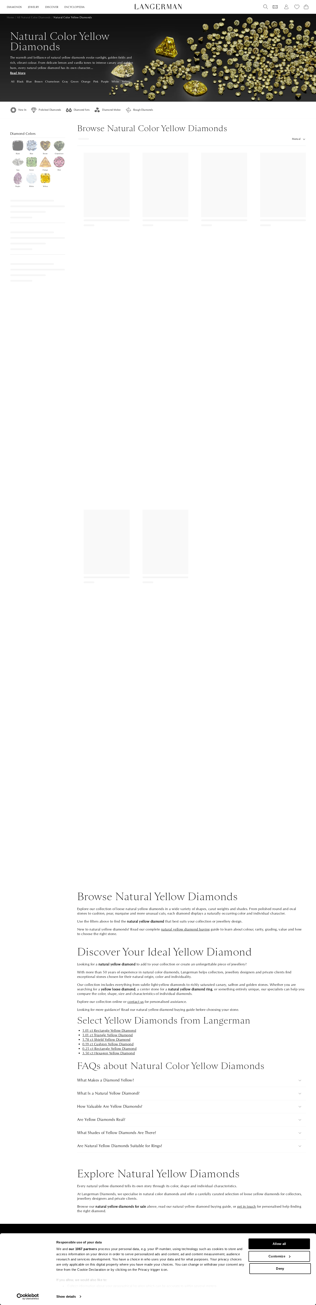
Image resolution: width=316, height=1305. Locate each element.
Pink (95, 81)
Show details (66, 1296)
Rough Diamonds (143, 110)
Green (74, 81)
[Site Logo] (158, 6)
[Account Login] (286, 7)
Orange (86, 81)
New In (22, 110)
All (12, 81)
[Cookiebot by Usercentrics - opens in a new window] (28, 1296)
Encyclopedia (74, 7)
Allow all (279, 1244)
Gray (65, 81)
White (115, 81)
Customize (276, 1256)
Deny (280, 1268)
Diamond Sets (82, 110)
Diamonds (14, 7)
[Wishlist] (275, 7)
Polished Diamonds (50, 110)
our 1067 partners (83, 1249)
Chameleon (52, 81)
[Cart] (306, 7)
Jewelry (33, 7)
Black (20, 81)
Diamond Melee (111, 110)
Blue (29, 81)
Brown (39, 81)
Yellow (126, 81)
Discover (51, 7)
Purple (105, 81)
